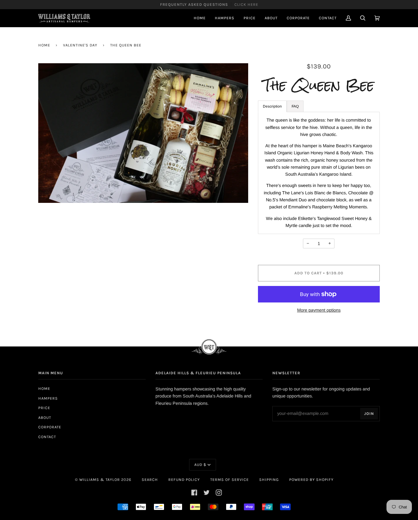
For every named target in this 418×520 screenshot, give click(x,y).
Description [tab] (272, 106)
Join (369, 413)
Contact (47, 436)
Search (150, 479)
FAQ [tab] (295, 106)
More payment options (319, 310)
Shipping (269, 479)
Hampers (48, 398)
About (44, 417)
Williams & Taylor (99, 479)
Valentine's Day (80, 45)
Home (44, 45)
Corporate (49, 427)
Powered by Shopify (311, 479)
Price (44, 407)
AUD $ (200, 464)
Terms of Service (229, 479)
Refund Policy (184, 479)
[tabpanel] (319, 173)
